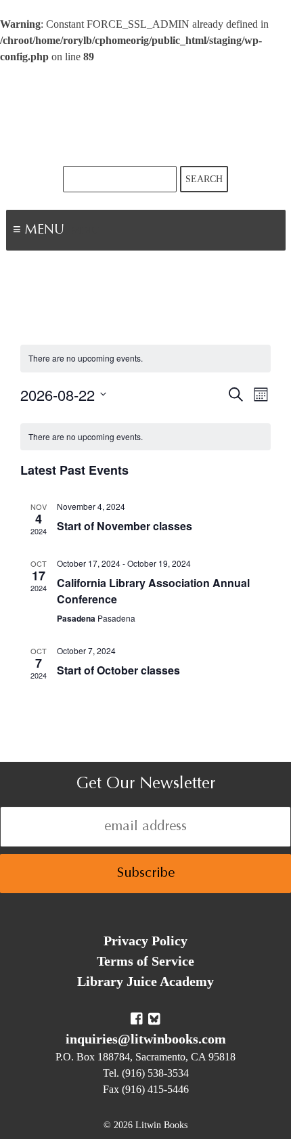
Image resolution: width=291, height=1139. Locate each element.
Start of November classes (124, 526)
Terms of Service (145, 960)
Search (204, 179)
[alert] (145, 358)
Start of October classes (118, 670)
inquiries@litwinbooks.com (146, 1038)
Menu (85, 231)
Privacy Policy (145, 940)
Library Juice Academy (145, 981)
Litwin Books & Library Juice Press (145, 115)
